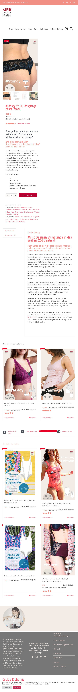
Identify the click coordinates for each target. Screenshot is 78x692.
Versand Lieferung (60, 666)
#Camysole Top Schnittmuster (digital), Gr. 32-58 (57, 403)
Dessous (30, 207)
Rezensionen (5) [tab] (10, 235)
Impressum (58, 653)
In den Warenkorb (28, 195)
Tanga (13, 221)
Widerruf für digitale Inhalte (63, 644)
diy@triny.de (31, 317)
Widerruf (57, 649)
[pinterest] (41, 657)
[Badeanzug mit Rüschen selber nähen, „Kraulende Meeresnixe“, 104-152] (20, 473)
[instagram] (37, 657)
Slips (12, 212)
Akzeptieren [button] (17, 687)
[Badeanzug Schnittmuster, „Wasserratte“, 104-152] (20, 548)
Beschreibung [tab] (9, 231)
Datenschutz (58, 658)
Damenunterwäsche (20, 207)
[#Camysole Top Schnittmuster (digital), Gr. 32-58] (58, 374)
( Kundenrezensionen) (22, 124)
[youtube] (45, 657)
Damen (17, 217)
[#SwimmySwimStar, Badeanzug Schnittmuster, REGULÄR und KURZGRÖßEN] (58, 474)
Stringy (8, 221)
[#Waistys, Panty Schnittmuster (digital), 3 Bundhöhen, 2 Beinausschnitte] (58, 549)
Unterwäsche (20, 221)
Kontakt (56, 662)
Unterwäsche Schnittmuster (24, 212)
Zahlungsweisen (59, 640)
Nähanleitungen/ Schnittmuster (16, 209)
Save (48, 431)
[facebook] (32, 657)
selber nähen (27, 217)
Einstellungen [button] (7, 687)
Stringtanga (34, 219)
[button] (71, 25)
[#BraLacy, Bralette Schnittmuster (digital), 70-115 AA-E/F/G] (20, 374)
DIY (22, 217)
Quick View (33, 417)
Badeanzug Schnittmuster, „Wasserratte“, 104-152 (19, 576)
